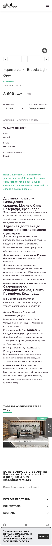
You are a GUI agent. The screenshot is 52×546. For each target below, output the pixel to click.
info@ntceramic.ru (17, 480)
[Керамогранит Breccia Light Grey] (26, 35)
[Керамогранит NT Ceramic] (10, 5)
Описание (8, 120)
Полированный (26, 435)
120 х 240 (25, 431)
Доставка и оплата (28, 120)
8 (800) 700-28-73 (16, 477)
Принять (43, 536)
